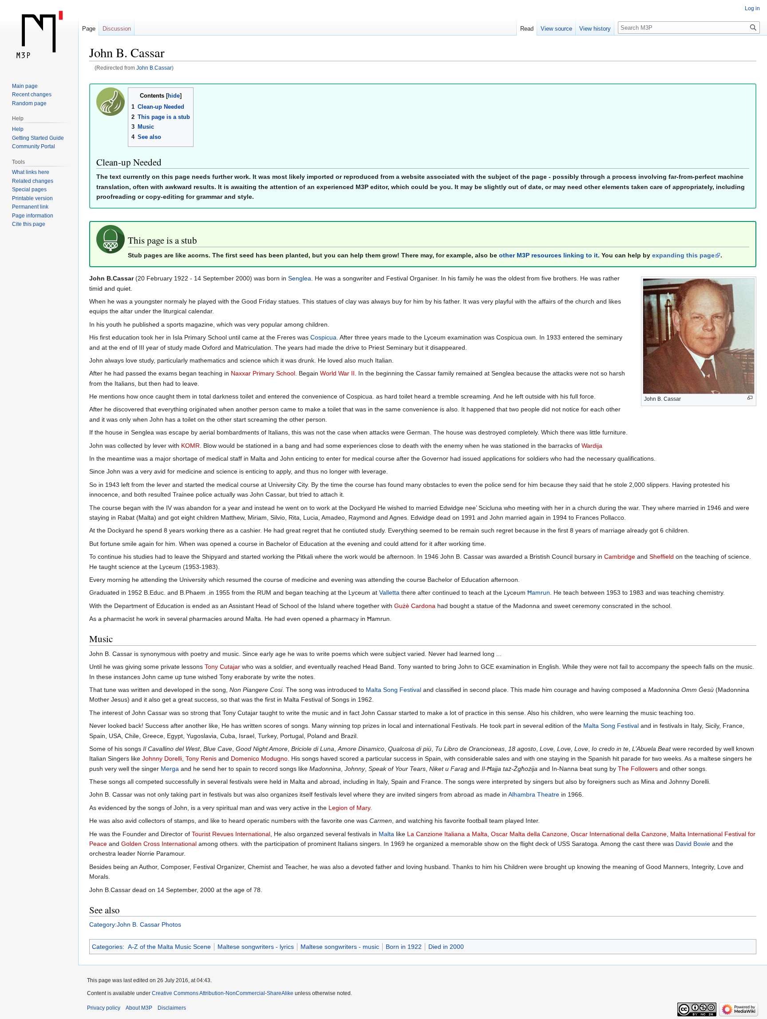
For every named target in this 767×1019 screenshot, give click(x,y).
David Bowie (693, 843)
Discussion (117, 28)
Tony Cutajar (222, 666)
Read (527, 28)
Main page (25, 86)
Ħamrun (538, 592)
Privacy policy (103, 1008)
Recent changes (31, 94)
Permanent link (30, 207)
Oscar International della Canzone (619, 833)
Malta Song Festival (393, 689)
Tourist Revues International (231, 833)
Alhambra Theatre (533, 794)
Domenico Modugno (259, 758)
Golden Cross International (159, 843)
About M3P (139, 1008)
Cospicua (323, 337)
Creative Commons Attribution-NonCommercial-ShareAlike (222, 993)
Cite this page (28, 224)
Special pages (29, 189)
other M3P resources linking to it (548, 255)
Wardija (591, 445)
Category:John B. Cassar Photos (135, 924)
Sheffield (661, 556)
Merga (170, 768)
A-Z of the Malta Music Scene (169, 946)
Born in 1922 (404, 946)
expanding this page (683, 255)
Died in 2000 (446, 946)
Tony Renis (201, 758)
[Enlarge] (750, 397)
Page (88, 28)
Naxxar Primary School (263, 373)
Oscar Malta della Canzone (529, 833)
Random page (29, 103)
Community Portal (33, 146)
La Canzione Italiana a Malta (447, 833)
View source (556, 28)
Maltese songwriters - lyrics (255, 946)
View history (595, 28)
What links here (30, 172)
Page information (32, 216)
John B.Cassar (154, 68)
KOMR (190, 445)
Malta (386, 833)
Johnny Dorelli (162, 758)
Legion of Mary (349, 807)
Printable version (32, 198)
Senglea (299, 278)
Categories (107, 946)
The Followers (638, 768)
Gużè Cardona (414, 605)
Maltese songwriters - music (339, 946)
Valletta (389, 592)
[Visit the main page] (39, 35)
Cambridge (619, 556)
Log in (752, 8)
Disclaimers (172, 1008)
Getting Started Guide (38, 138)
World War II (337, 373)
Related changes (32, 181)
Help (18, 129)
